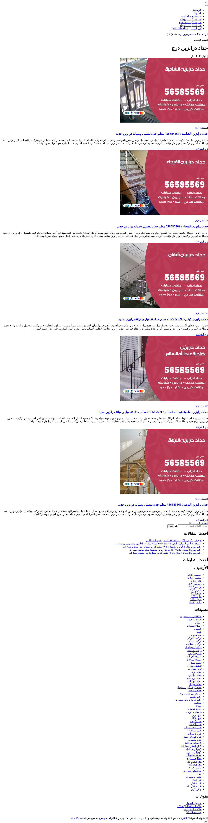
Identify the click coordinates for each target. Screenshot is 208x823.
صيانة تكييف (195, 709)
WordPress (76, 818)
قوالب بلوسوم (106, 818)
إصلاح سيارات (194, 625)
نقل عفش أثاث (194, 786)
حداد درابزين (201, 127)
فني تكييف (196, 721)
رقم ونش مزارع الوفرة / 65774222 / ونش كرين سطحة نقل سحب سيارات (162, 546)
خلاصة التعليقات (193, 809)
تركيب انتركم (194, 638)
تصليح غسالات (194, 659)
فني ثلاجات (195, 724)
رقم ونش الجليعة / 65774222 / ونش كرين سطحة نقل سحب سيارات (165, 549)
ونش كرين (196, 789)
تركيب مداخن (194, 650)
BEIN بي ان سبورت (191, 616)
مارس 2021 (195, 602)
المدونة (198, 13)
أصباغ (198, 622)
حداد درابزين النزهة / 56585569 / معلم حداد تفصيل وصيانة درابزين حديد (163, 504)
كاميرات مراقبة (193, 743)
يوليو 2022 (196, 593)
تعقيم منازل (195, 662)
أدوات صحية (195, 619)
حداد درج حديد (194, 678)
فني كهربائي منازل (192, 736)
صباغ (199, 706)
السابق (204, 523)
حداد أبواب (196, 672)
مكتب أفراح (195, 767)
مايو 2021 (196, 596)
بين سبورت (195, 635)
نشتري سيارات (193, 776)
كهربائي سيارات (193, 749)
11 (193, 523)
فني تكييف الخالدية (191, 16)
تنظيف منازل (194, 665)
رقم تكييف (196, 696)
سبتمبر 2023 (195, 577)
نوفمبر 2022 (195, 587)
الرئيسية (197, 10)
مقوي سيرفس (194, 761)
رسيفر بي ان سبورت (190, 693)
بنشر (199, 631)
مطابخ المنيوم (194, 758)
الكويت (183, 818)
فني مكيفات (195, 739)
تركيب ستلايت (194, 644)
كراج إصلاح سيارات (191, 746)
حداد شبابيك (195, 684)
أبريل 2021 (196, 599)
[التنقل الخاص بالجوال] (206, 2)
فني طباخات (195, 730)
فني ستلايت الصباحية (190, 22)
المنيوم (198, 628)
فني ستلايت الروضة (191, 19)
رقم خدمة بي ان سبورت (188, 699)
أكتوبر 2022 (195, 590)
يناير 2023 (196, 581)
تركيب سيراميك (193, 647)
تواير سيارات (195, 668)
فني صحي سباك (193, 727)
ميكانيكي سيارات (192, 770)
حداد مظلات (195, 690)
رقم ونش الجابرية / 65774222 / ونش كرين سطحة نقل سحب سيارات (165, 552)
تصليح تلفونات (194, 656)
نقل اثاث (197, 780)
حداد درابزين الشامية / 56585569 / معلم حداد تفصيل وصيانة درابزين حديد (162, 133)
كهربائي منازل (194, 752)
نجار (199, 773)
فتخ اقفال (196, 718)
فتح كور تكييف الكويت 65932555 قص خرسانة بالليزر (174, 540)
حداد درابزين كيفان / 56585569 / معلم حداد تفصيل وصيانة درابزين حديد (163, 319)
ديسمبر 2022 (195, 584)
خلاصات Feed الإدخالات (189, 806)
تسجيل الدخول (194, 803)
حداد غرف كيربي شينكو (189, 687)
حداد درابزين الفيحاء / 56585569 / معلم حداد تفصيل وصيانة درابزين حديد (162, 226)
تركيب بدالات (195, 641)
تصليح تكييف (195, 653)
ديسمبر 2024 (195, 574)
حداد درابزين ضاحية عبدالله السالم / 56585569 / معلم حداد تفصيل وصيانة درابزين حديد (153, 412)
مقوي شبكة (195, 764)
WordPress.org (194, 812)
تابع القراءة (202, 148)
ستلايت (198, 702)
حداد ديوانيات (195, 681)
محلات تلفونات (194, 755)
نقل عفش (196, 783)
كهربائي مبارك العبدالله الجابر (186, 28)
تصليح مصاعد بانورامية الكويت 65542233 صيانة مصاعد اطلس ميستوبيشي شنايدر (158, 543)
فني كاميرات (195, 733)
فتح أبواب (196, 715)
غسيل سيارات (194, 712)
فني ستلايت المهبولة (191, 25)
